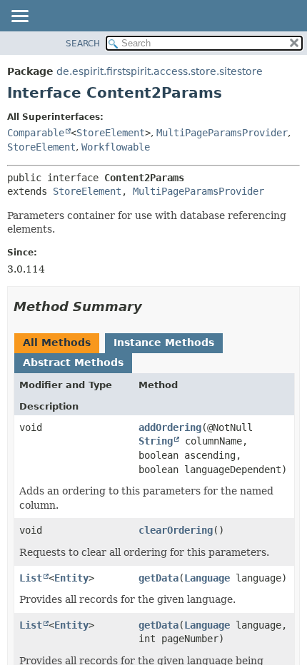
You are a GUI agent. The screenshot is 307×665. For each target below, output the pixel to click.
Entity (71, 578)
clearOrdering (176, 530)
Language (207, 578)
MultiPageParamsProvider (222, 132)
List (30, 578)
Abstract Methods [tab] (73, 362)
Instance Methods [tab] (164, 342)
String (156, 441)
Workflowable (115, 147)
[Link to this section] (152, 306)
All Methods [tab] (57, 342)
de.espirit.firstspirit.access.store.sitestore (159, 71)
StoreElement (110, 132)
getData (158, 578)
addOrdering (170, 427)
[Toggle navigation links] (19, 17)
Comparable (35, 132)
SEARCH (83, 44)
